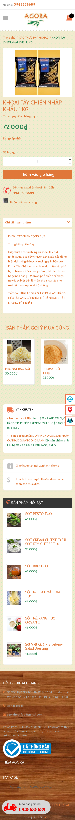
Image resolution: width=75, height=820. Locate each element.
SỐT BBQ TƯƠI (37, 566)
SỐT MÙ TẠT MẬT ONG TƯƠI (43, 594)
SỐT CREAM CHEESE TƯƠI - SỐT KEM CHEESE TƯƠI (46, 542)
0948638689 (24, 4)
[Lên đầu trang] (62, 807)
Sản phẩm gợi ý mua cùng (37, 328)
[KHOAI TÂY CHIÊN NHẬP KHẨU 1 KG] (14, 520)
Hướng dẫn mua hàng (23, 202)
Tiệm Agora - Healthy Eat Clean (31, 787)
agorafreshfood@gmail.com (25, 714)
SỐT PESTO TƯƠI (39, 514)
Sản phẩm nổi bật (27, 503)
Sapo (46, 817)
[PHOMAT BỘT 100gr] (56, 352)
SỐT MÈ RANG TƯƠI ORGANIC (40, 620)
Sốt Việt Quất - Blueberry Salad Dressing (44, 646)
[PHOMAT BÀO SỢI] (18, 352)
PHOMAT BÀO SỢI (17, 369)
